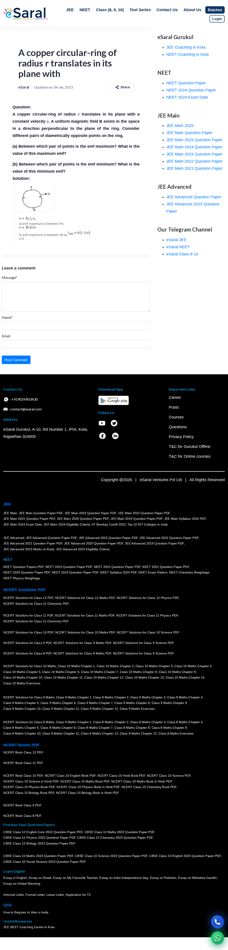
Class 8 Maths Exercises (176, 733)
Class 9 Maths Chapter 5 (21, 703)
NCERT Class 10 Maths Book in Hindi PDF (141, 781)
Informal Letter (13, 895)
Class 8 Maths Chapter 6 (57, 728)
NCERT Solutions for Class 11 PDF (28, 615)
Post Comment (16, 360)
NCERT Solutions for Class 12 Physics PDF (148, 598)
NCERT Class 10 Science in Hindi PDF (31, 781)
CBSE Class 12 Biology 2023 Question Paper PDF (39, 843)
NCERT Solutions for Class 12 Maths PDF (85, 598)
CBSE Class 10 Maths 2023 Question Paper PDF (38, 856)
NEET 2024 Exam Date (187, 97)
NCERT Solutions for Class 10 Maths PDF (85, 632)
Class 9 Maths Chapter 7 (95, 703)
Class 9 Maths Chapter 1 (73, 697)
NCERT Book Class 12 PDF (23, 752)
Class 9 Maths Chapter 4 (184, 697)
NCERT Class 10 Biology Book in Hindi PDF (87, 793)
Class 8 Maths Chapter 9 (169, 728)
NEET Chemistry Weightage (189, 572)
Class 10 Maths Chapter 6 (60, 672)
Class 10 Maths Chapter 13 (144, 677)
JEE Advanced (13, 538)
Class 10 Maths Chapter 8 (138, 672)
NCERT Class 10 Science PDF (169, 776)
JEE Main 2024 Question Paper (194, 147)
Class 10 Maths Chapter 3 (154, 666)
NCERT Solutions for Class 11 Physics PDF (147, 615)
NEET (84, 10)
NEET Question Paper (186, 83)
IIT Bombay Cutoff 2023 (109, 524)
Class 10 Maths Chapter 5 (21, 672)
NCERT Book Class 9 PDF (22, 805)
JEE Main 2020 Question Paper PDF (83, 519)
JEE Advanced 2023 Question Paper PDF (108, 538)
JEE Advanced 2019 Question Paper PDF (154, 543)
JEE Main (10, 513)
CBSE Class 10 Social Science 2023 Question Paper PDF (44, 862)
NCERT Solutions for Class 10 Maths (29, 666)
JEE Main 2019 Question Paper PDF (137, 519)
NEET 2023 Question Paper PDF (68, 567)
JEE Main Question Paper (189, 132)
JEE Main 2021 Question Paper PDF (29, 519)
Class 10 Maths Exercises (21, 683)
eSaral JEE (176, 240)
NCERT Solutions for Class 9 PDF (27, 643)
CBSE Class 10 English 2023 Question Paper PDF (185, 856)
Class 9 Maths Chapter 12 (99, 709)
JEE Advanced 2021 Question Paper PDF (32, 543)
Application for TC (78, 895)
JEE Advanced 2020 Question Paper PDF (93, 543)
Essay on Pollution (163, 878)
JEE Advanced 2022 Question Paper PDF (168, 538)
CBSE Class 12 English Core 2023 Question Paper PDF (43, 832)
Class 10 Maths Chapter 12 (103, 677)
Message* (9, 277)
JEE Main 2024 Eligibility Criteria (67, 524)
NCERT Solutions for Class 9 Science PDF (143, 643)
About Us (192, 10)
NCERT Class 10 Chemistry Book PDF (148, 787)
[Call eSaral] (217, 921)
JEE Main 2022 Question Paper (194, 161)
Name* (7, 317)
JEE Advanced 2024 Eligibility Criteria (83, 549)
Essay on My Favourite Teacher (75, 878)
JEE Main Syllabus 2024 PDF (185, 519)
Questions (178, 427)
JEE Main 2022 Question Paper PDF (144, 513)
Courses (176, 417)
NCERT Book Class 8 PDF (22, 816)
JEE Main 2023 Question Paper (194, 154)
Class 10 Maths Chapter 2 (115, 666)
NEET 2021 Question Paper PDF (165, 567)
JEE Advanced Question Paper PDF (51, 538)
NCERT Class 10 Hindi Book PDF (121, 776)
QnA (7, 905)
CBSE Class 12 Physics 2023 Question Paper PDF (39, 838)
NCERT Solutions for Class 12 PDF (28, 598)
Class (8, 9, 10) (110, 10)
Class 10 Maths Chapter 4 (192, 666)
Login (217, 19)
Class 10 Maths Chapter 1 (76, 666)
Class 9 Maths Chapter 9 (169, 703)
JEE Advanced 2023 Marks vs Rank (28, 549)
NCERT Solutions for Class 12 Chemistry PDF (36, 604)
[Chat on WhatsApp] (217, 937)
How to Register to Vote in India (25, 912)
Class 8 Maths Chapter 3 (147, 722)
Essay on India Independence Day (124, 878)
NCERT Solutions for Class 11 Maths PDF (84, 615)
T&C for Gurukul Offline (189, 446)
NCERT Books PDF (21, 745)
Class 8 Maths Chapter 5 (21, 728)
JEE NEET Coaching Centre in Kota (29, 927)
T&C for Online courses (189, 456)
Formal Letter (35, 895)
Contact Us (167, 10)
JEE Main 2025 (179, 125)
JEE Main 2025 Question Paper (194, 140)
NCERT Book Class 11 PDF (23, 763)
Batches (215, 10)
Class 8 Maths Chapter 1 (73, 722)
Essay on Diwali (40, 878)
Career (175, 397)
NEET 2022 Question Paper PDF (117, 567)
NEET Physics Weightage (21, 578)
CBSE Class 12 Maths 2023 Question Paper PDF (120, 832)
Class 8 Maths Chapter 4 (184, 722)
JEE (70, 10)
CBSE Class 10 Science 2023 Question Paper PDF (111, 856)
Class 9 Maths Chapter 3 (147, 697)
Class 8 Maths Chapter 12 (99, 733)
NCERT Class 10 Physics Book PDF (29, 787)
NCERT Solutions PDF (24, 590)
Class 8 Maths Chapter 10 (21, 733)
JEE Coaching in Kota (185, 47)
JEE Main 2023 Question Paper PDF (90, 513)
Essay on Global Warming (21, 884)
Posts (174, 407)
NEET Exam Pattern (152, 572)
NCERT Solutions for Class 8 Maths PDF (82, 653)
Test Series (140, 10)
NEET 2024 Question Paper (191, 90)
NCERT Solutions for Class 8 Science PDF (143, 653)
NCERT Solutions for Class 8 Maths (28, 722)
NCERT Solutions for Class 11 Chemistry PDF (36, 621)
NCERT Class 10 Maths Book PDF (85, 781)
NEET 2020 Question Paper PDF (26, 572)
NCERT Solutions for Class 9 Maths (28, 697)
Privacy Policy (181, 437)
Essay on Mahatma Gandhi (197, 878)
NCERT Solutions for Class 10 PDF (28, 632)
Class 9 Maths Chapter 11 (60, 709)
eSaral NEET (178, 247)
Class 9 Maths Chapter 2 (110, 697)
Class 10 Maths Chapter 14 (185, 677)
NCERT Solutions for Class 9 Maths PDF (82, 643)
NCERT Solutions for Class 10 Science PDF (148, 632)
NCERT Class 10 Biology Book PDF (28, 793)
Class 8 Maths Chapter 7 (95, 728)
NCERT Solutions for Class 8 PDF (27, 653)
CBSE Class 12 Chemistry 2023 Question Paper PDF (115, 838)
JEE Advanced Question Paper (193, 197)
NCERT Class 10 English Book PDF (70, 776)
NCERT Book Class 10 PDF (23, 776)
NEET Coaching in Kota (187, 54)
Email (6, 336)
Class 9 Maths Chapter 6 (57, 703)
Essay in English (15, 878)
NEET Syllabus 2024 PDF (118, 572)
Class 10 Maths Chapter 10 (22, 677)
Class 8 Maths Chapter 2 (110, 722)
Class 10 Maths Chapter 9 (177, 672)
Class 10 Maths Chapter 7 (99, 672)
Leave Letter (55, 895)
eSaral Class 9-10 (182, 254)
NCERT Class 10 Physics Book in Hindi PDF (88, 787)
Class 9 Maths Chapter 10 (21, 709)
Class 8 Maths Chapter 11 (60, 733)
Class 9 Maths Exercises (137, 709)
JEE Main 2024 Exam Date (22, 524)
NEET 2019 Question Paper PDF (75, 572)
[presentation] (79, 114)
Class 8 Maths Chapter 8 (132, 728)
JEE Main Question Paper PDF (41, 513)
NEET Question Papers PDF (23, 567)
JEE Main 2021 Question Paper (194, 168)
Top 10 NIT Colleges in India (147, 524)
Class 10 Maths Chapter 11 (63, 677)
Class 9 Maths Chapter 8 (132, 703)
